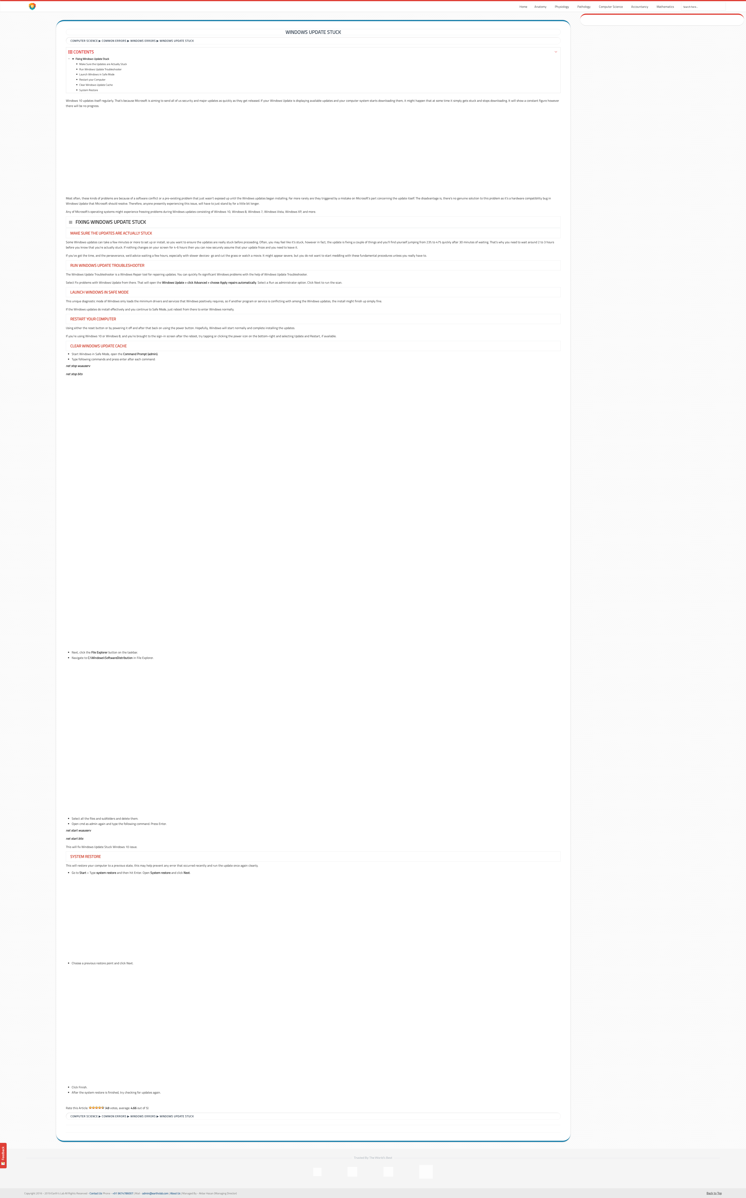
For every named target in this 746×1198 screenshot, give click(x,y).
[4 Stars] (99, 1107)
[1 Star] (90, 1107)
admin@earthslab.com (155, 1193)
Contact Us (96, 1193)
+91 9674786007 (122, 1193)
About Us (175, 1193)
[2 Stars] (93, 1107)
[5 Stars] (102, 1107)
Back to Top (714, 1193)
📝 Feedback (3, 1155)
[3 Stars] (96, 1107)
